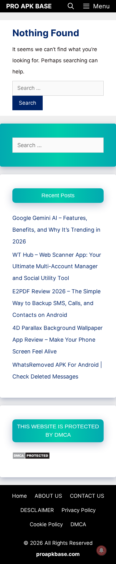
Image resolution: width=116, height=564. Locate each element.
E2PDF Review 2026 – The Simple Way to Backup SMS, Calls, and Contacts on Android (56, 303)
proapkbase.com (58, 554)
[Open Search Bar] (71, 6)
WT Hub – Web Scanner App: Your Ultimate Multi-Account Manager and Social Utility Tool (56, 266)
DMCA (78, 524)
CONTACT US (87, 496)
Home (19, 496)
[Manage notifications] (101, 550)
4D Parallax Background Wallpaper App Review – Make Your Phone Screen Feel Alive (57, 340)
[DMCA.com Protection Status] (31, 457)
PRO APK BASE (29, 6)
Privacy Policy (79, 510)
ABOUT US (48, 496)
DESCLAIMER (37, 510)
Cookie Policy (46, 524)
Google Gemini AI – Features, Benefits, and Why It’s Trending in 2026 (56, 230)
